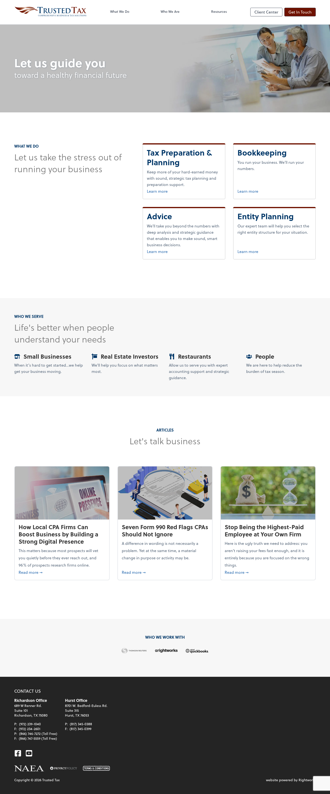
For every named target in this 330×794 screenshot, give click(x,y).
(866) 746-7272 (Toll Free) (38, 733)
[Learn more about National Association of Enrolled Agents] (29, 768)
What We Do (119, 11)
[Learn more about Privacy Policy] (63, 768)
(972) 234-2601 (29, 728)
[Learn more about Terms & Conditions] (96, 768)
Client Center (266, 12)
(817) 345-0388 (81, 723)
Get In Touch (300, 12)
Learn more (166, 191)
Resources (219, 11)
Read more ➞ (62, 572)
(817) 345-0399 (80, 728)
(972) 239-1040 (30, 723)
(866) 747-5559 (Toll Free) (38, 738)
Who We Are (170, 11)
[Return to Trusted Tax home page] (50, 12)
